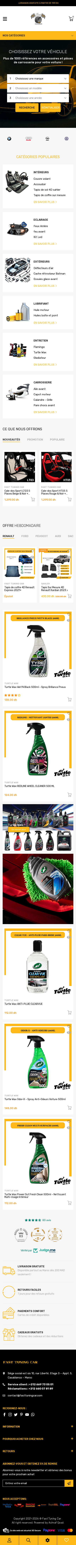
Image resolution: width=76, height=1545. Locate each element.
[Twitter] (10, 1414)
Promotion (35, 439)
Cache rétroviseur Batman (49, 273)
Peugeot (42, 536)
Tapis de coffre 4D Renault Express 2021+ (19, 589)
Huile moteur (41, 310)
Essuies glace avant (46, 279)
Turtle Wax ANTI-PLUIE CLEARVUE (23, 1004)
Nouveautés (11, 439)
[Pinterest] (21, 1414)
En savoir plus (19, 829)
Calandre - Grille (43, 399)
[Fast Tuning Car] (38, 18)
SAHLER (45, 583)
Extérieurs (42, 261)
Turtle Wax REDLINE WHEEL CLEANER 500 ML (29, 786)
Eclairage (41, 219)
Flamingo (39, 347)
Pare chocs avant (44, 405)
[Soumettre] (69, 1483)
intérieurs (41, 172)
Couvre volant (42, 178)
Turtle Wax (40, 352)
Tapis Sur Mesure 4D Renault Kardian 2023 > (54, 589)
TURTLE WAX (11, 683)
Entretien (41, 340)
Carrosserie (43, 382)
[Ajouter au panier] (33, 500)
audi (58, 536)
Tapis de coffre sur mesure (50, 195)
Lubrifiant (41, 303)
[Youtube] (27, 1414)
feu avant (39, 231)
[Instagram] (15, 1414)
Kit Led (38, 237)
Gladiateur (40, 357)
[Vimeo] (32, 1414)
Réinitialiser (51, 107)
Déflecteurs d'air (43, 268)
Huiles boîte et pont (46, 315)
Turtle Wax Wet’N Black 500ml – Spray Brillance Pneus (35, 687)
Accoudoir (40, 184)
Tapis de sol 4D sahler (47, 189)
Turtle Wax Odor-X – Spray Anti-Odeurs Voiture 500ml (35, 1099)
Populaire (57, 439)
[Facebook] (4, 1414)
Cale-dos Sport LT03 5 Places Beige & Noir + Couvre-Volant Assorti (17, 493)
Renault (8, 536)
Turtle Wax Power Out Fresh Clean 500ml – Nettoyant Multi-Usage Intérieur (35, 1196)
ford (24, 536)
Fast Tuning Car (14, 487)
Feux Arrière (41, 226)
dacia (72, 536)
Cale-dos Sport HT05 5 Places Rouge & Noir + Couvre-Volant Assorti (54, 493)
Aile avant (40, 389)
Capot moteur (42, 394)
